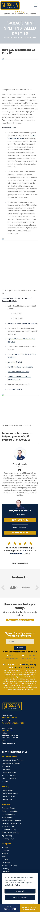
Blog (4, 856)
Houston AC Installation (11, 763)
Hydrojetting (7, 835)
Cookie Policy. (14, 885)
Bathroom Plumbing (10, 811)
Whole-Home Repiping (10, 832)
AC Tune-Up (6, 766)
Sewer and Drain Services (11, 823)
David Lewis (12, 37)
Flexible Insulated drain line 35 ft (20, 367)
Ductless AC (6, 769)
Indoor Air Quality (9, 772)
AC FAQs (5, 781)
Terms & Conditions (23, 667)
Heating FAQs (7, 799)
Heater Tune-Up (8, 796)
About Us (5, 847)
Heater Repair (7, 790)
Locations (6, 872)
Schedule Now (20, 532)
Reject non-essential (20, 897)
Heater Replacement (10, 793)
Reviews (5, 853)
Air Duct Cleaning (8, 775)
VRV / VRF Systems (9, 778)
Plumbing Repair (8, 808)
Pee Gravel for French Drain (18, 372)
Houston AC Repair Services (12, 760)
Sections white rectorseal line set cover (23, 323)
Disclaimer (6, 862)
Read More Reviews (20, 563)
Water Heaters (7, 817)
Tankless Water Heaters (11, 820)
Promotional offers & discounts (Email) (29, 658)
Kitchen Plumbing (9, 814)
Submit (20, 648)
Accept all (20, 891)
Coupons (5, 850)
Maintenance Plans (9, 866)
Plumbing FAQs (8, 838)
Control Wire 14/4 (14, 389)
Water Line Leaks (8, 826)
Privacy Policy (29, 664)
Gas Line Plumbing (9, 829)
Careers (5, 859)
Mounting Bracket (15, 362)
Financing (5, 869)
